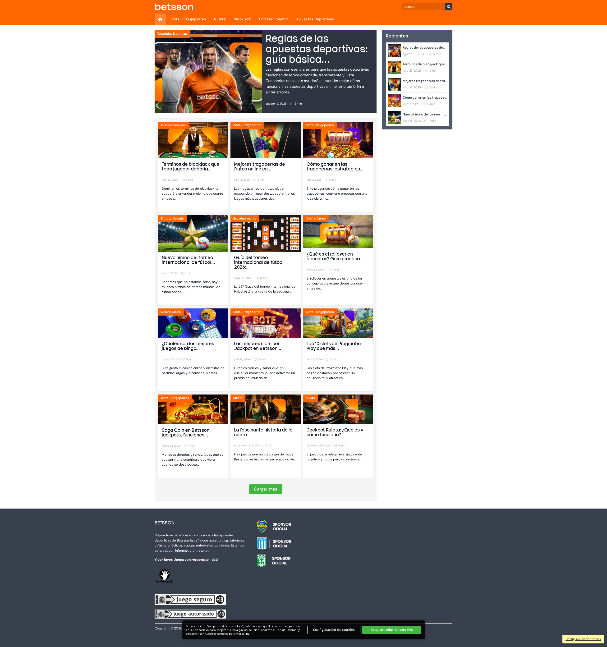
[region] (303, 629)
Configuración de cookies (334, 630)
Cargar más (265, 489)
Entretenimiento (273, 19)
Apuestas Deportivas (315, 19)
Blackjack (242, 19)
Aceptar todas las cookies (392, 630)
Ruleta (220, 19)
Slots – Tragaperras (188, 19)
